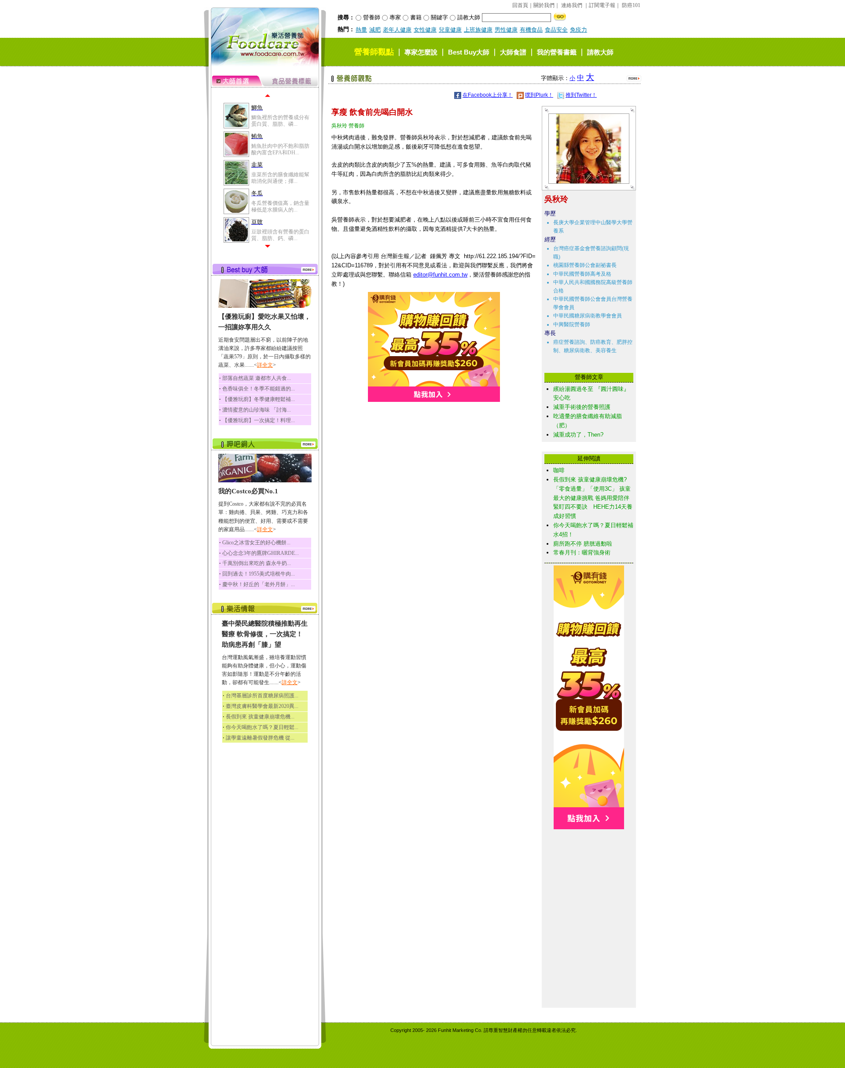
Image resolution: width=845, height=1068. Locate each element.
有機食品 (531, 29)
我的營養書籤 (557, 52)
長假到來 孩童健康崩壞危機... (260, 717)
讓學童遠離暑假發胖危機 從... (260, 738)
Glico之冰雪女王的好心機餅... (256, 542)
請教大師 (600, 52)
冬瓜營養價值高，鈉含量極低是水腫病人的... (280, 206)
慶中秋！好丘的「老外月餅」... (258, 584)
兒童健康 (450, 29)
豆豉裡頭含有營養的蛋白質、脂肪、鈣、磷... (280, 235)
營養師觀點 (374, 51)
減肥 (375, 29)
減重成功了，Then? (578, 434)
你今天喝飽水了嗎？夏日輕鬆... (262, 727)
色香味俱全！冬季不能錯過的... (258, 389)
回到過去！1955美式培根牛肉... (258, 574)
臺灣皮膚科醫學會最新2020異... (262, 706)
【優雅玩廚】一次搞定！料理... (258, 420)
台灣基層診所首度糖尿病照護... (262, 696)
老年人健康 (397, 29)
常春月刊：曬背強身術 (581, 552)
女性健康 (425, 29)
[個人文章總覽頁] (585, 182)
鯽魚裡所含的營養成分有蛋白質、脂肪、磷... (280, 120)
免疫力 (578, 29)
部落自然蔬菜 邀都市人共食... (256, 378)
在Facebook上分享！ (488, 95)
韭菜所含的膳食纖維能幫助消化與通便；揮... (280, 177)
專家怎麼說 (420, 52)
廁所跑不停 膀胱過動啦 (582, 543)
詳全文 (265, 365)
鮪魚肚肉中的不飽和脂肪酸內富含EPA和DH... (280, 149)
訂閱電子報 (602, 5)
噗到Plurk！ (539, 95)
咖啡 (559, 470)
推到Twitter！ (581, 95)
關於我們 (544, 5)
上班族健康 (478, 29)
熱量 (361, 29)
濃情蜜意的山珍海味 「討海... (256, 410)
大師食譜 (513, 52)
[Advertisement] (589, 873)
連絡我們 (571, 5)
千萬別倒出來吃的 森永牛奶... (256, 563)
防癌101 (631, 5)
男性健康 (506, 29)
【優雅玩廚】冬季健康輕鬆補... (258, 399)
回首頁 (520, 5)
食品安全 (556, 29)
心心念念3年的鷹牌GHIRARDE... (260, 553)
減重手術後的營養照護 (581, 407)
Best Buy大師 (468, 52)
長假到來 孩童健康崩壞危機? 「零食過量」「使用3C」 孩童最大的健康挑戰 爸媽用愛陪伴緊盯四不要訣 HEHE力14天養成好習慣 (592, 497)
